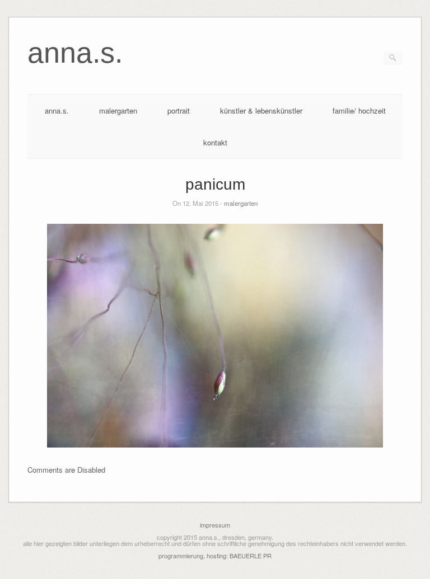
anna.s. (57, 110)
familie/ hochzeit (359, 110)
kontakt (215, 142)
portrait (178, 110)
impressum (215, 524)
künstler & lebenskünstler (261, 110)
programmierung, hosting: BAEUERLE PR (215, 555)
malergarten (118, 110)
